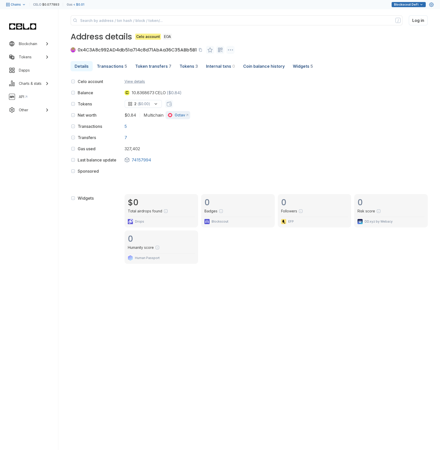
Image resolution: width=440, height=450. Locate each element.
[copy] (201, 49)
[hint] (73, 81)
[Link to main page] (22, 26)
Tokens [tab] (189, 66)
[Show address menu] (230, 50)
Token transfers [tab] (153, 66)
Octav (180, 115)
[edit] (210, 50)
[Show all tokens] (169, 104)
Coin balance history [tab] (264, 66)
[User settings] (431, 4)
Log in (418, 20)
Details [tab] (82, 66)
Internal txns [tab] (220, 66)
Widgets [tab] (303, 66)
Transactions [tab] (112, 66)
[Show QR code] (220, 50)
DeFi (406, 4)
